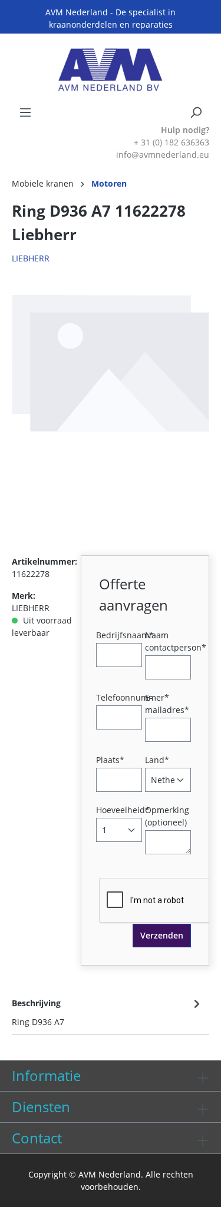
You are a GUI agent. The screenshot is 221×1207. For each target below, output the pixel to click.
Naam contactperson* (175, 641)
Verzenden (161, 935)
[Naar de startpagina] (110, 70)
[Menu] (25, 112)
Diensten (41, 1106)
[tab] (107, 1011)
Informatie (46, 1075)
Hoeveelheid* (123, 809)
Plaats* (110, 759)
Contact (37, 1138)
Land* (157, 759)
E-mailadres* (167, 703)
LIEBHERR (31, 258)
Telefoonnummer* (132, 697)
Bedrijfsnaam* (125, 635)
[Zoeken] (195, 112)
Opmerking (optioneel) (167, 816)
